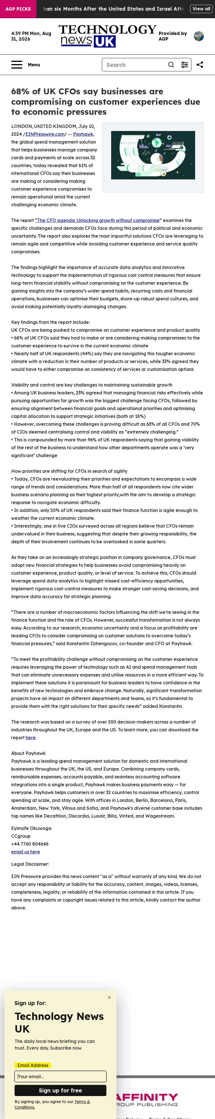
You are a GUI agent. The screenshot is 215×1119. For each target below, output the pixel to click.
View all (201, 8)
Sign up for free (60, 1090)
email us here (25, 852)
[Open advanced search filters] (184, 64)
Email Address (32, 1065)
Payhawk (83, 134)
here (31, 737)
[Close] (109, 997)
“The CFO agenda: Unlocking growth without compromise (97, 220)
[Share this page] (200, 64)
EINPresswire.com (44, 134)
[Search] (171, 64)
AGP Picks (18, 9)
